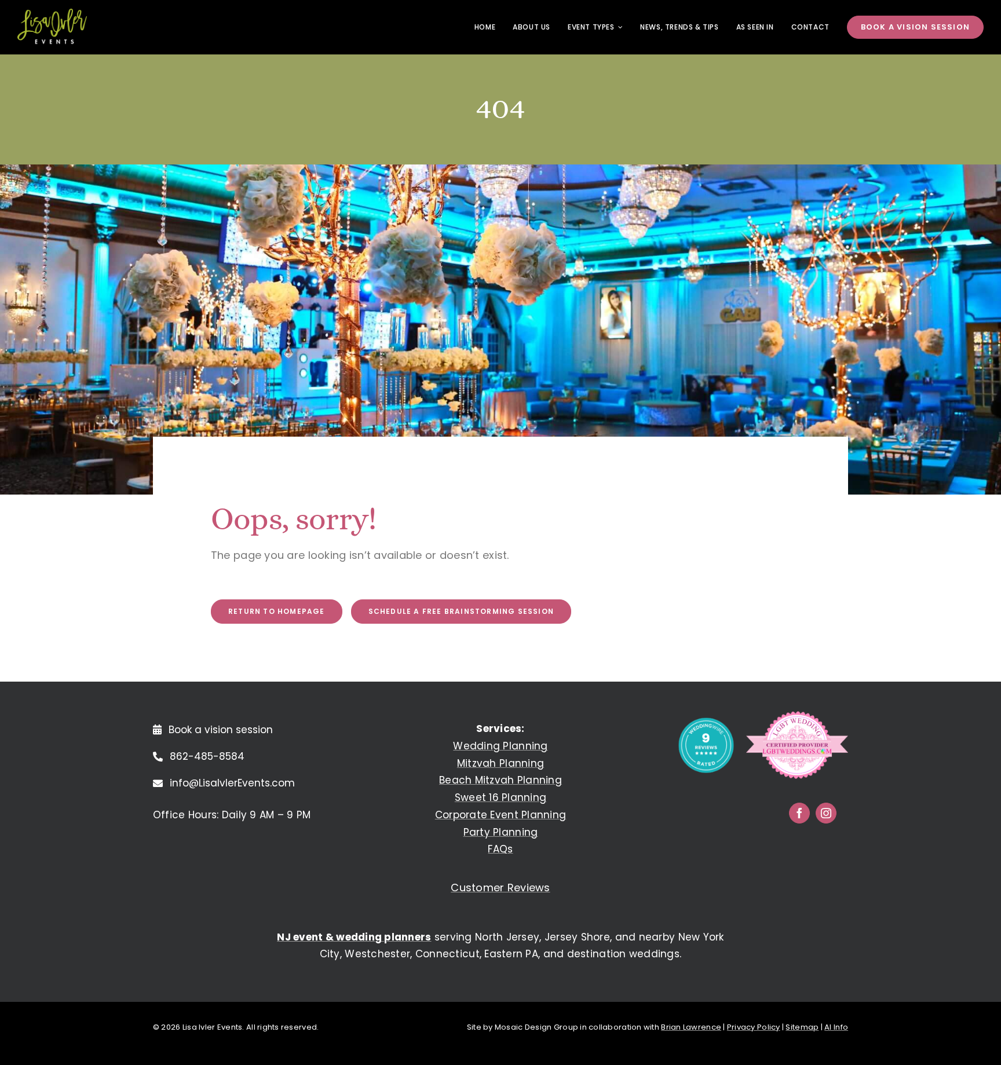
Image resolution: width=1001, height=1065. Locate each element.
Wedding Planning (500, 746)
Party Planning (500, 832)
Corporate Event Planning (500, 815)
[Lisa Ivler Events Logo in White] (52, 13)
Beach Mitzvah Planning (500, 780)
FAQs (500, 849)
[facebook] (799, 813)
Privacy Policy (753, 1027)
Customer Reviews (500, 887)
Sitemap (802, 1027)
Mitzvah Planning (500, 763)
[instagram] (826, 813)
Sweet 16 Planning (501, 797)
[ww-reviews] (706, 722)
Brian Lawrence (691, 1027)
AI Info (836, 1027)
